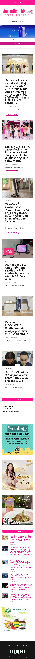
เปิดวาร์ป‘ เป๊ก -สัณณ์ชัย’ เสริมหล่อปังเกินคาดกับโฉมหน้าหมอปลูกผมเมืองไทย (17, 376)
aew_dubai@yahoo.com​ (12, 411)
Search (17, 43)
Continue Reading (12, 114)
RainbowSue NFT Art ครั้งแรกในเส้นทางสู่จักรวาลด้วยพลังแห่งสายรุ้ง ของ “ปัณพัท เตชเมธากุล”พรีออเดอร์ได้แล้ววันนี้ (17, 154)
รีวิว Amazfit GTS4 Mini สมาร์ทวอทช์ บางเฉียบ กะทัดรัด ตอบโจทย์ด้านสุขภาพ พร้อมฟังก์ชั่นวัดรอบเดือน (17, 272)
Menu (19, 2)
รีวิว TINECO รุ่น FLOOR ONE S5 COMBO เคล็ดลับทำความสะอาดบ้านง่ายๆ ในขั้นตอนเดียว (16, 328)
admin (16, 107)
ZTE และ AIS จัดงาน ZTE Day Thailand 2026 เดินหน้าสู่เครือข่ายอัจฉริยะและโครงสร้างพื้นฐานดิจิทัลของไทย (20, 576)
